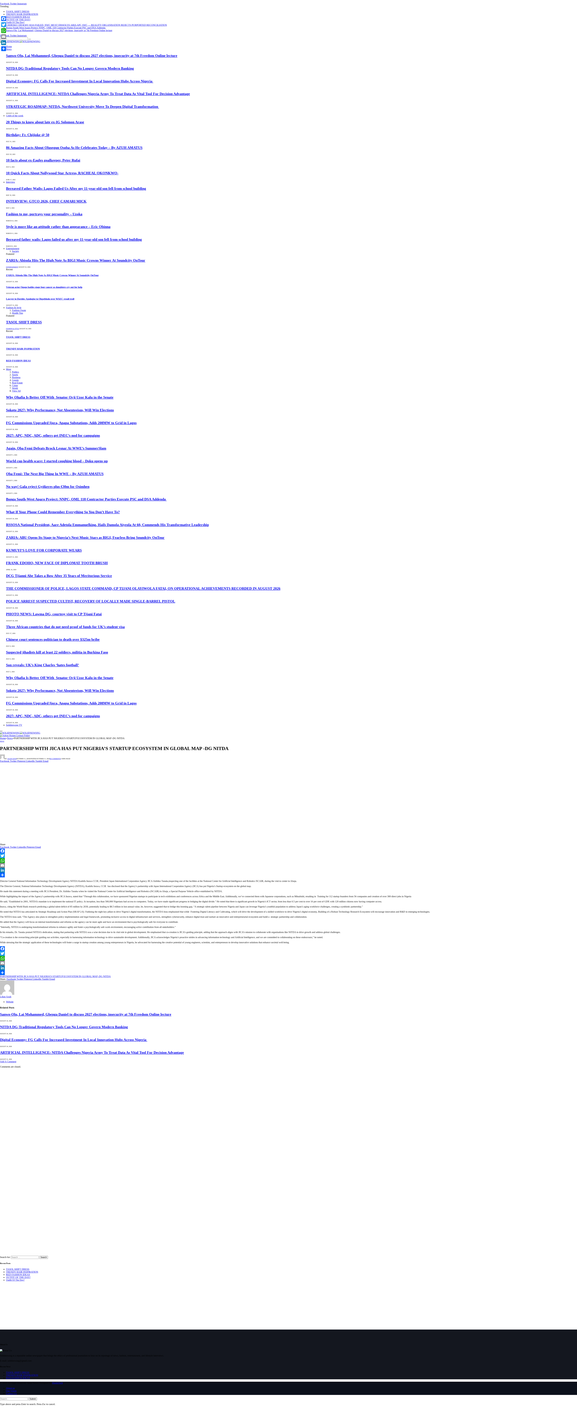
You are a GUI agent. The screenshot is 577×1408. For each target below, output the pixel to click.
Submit (33, 1399)
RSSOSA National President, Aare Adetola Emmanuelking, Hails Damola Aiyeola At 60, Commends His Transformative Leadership (107, 525)
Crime (15, 385)
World (15, 388)
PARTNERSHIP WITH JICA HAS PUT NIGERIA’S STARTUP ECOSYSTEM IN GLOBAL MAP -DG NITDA (55, 976)
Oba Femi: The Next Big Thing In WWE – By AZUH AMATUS (55, 474)
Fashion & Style (13, 307)
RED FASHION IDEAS (18, 17)
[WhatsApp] (288, 860)
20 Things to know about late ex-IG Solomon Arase (45, 122)
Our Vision (11, 1391)
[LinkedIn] (288, 870)
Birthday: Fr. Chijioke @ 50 (27, 135)
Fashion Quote (19, 310)
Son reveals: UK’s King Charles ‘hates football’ (42, 665)
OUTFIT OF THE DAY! (18, 19)
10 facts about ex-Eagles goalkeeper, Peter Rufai (43, 160)
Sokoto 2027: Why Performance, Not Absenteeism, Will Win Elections (60, 410)
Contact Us (11, 1393)
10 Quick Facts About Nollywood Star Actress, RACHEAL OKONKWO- (62, 173)
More (8, 369)
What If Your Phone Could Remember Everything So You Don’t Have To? (63, 512)
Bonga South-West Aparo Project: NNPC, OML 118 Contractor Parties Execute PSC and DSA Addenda (56, 27)
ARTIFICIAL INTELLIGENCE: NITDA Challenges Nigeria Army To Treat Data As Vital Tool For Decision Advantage (98, 94)
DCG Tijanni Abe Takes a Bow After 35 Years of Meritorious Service (59, 576)
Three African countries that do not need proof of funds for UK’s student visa (65, 627)
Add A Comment (8, 1061)
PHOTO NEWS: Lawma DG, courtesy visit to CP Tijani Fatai (54, 614)
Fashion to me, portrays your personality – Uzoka (44, 214)
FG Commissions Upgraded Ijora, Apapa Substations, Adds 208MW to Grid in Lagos (71, 423)
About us (10, 1388)
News (9, 49)
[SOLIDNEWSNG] (20, 41)
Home (9, 46)
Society (15, 251)
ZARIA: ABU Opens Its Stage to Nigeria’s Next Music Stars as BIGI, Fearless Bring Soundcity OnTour (85, 537)
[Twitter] (288, 855)
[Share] (288, 875)
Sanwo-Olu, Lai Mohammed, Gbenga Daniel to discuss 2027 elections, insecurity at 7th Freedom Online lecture (59, 30)
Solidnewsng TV (14, 725)
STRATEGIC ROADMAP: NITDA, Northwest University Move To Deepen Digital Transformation (82, 107)
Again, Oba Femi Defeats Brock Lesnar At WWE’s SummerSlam (56, 448)
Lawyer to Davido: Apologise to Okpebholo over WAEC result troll (40, 299)
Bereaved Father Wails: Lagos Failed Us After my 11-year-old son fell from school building (76, 188)
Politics (15, 372)
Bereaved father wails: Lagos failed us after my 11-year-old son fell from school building (74, 239)
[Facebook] (288, 851)
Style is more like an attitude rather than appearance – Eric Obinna (58, 227)
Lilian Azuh (12, 759)
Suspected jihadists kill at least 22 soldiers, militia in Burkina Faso (57, 652)
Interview (10, 182)
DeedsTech (57, 1383)
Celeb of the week (14, 115)
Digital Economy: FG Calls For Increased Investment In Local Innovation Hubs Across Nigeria (79, 81)
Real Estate (17, 382)
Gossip (15, 380)
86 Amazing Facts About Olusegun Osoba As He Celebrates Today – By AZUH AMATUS (74, 148)
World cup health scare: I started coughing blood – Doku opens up (57, 461)
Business (16, 377)
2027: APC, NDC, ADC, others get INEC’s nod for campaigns (53, 435)
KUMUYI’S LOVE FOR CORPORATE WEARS (44, 550)
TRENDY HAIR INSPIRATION (22, 14)
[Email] (288, 865)
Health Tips (17, 313)
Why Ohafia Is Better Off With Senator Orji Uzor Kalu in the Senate (59, 397)
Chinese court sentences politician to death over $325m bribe (53, 639)
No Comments (55, 759)
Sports (15, 374)
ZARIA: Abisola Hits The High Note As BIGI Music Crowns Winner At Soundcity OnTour (75, 260)
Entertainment (12, 248)
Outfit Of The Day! (15, 22)
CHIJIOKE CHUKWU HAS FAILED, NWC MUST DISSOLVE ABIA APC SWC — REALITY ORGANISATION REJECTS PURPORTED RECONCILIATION (86, 25)
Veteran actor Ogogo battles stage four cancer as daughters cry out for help (44, 287)
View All (16, 391)
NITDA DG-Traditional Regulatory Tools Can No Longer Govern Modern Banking (70, 68)
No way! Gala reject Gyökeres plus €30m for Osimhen (47, 487)
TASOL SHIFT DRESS (17, 11)
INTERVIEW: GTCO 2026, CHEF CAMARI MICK (46, 201)
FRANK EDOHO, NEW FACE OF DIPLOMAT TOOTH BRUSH (57, 563)
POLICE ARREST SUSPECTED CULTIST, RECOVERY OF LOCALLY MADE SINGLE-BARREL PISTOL (90, 601)
